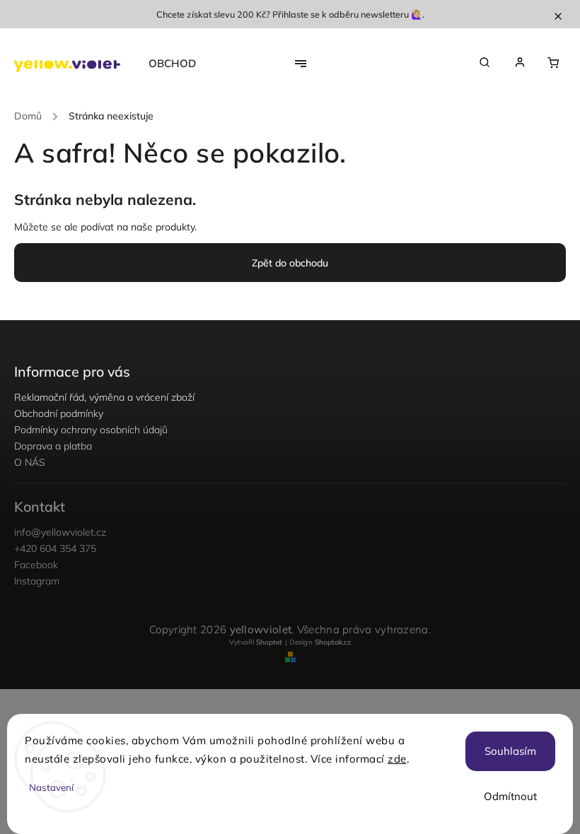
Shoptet (269, 642)
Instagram (36, 581)
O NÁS (29, 462)
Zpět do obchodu (290, 263)
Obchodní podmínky (58, 413)
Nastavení (51, 787)
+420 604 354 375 (55, 548)
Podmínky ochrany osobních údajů (91, 429)
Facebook (36, 564)
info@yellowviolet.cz (60, 532)
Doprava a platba (53, 446)
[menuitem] (179, 63)
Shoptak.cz (333, 642)
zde (397, 758)
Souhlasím (510, 751)
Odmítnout (510, 796)
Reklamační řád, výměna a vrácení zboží (104, 397)
